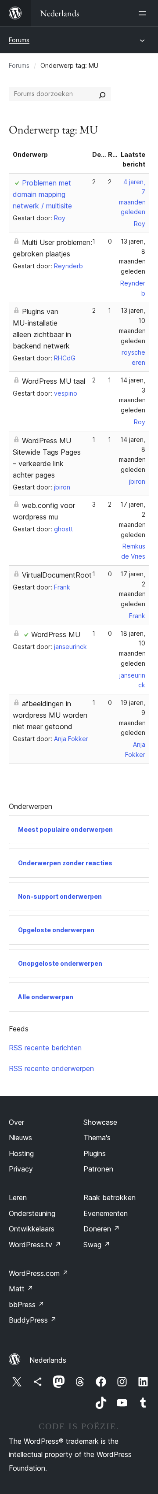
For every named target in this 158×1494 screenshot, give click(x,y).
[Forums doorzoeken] (102, 94)
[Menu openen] (144, 13)
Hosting (21, 1153)
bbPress (26, 1304)
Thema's (97, 1137)
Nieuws (20, 1137)
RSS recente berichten (45, 1047)
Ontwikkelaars (31, 1228)
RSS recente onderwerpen (51, 1068)
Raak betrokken (109, 1197)
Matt (21, 1288)
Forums (19, 40)
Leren (18, 1197)
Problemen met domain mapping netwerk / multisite (42, 194)
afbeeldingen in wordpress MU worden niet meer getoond (50, 715)
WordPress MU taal (53, 381)
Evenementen (105, 1213)
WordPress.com (38, 1273)
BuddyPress (33, 1320)
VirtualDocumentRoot (57, 575)
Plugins (94, 1153)
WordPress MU (55, 634)
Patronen (98, 1168)
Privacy (21, 1168)
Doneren (101, 1228)
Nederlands (47, 1360)
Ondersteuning (32, 1213)
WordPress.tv (35, 1244)
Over (16, 1122)
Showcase (100, 1122)
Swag (96, 1244)
